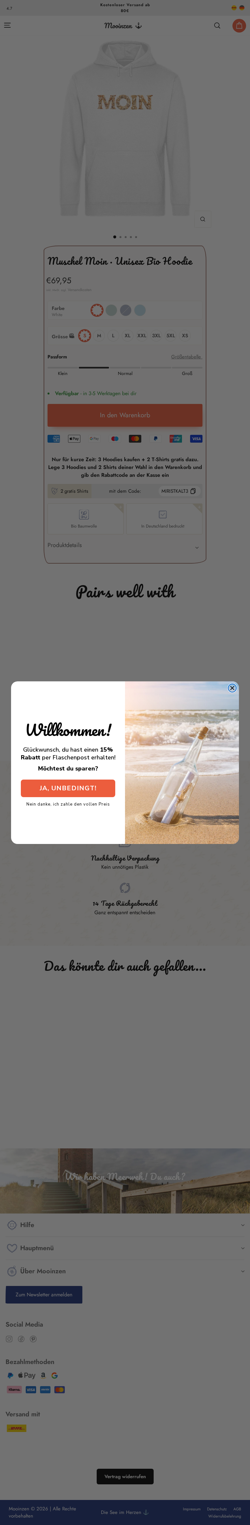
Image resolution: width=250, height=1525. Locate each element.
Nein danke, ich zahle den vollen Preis (68, 804)
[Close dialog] (232, 688)
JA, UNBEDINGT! (68, 788)
